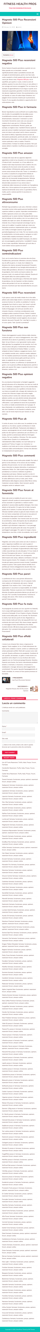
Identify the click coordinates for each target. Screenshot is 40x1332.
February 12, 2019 (9, 27)
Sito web (5, 739)
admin (19, 27)
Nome (4, 726)
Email (4, 732)
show (11, 55)
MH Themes (31, 1329)
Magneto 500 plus (23, 79)
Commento (5, 711)
